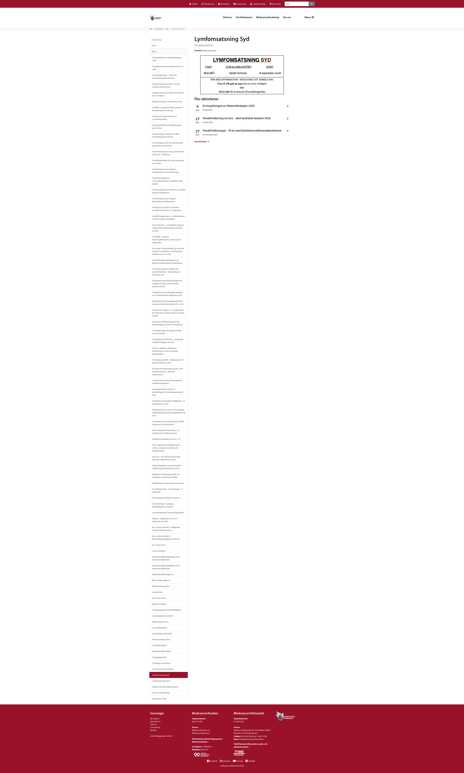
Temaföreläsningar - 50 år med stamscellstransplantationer (164, 76)
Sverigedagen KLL (159, 657)
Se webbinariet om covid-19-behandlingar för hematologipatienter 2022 (167, 392)
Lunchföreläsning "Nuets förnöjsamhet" (168, 512)
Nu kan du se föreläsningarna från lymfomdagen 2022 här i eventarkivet (167, 323)
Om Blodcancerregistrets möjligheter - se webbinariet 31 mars (168, 402)
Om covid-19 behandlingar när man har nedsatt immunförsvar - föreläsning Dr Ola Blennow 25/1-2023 (168, 251)
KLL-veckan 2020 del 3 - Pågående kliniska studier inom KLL (166, 528)
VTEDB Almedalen (159, 645)
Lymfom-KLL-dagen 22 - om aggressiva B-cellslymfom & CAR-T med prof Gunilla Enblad (168, 313)
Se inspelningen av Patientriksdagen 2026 (167, 59)
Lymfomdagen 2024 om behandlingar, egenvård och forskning (167, 144)
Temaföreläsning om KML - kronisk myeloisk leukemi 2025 (166, 85)
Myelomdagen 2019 (160, 622)
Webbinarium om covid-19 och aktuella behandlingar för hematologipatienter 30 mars (168, 412)
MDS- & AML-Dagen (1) (161, 580)
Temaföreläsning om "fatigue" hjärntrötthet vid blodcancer (164, 200)
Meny (307, 17)
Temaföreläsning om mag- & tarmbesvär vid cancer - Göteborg (168, 153)
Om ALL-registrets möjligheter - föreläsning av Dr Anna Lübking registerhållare (165, 351)
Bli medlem (154, 718)
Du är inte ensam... (159, 598)
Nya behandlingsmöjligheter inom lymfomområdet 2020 (166, 558)
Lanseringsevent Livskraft (162, 616)
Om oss (287, 17)
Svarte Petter (157, 592)
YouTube (239, 761)
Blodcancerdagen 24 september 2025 (167, 101)
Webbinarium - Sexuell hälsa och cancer (168, 483)
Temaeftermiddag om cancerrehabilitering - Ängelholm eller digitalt (167, 181)
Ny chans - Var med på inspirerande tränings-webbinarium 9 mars (166, 458)
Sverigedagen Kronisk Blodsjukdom (166, 610)
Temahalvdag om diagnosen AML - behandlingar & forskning (166, 135)
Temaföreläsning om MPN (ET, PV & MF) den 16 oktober (168, 94)
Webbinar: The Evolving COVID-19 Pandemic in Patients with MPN (165, 475)
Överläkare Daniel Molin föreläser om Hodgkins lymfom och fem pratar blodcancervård (167, 283)
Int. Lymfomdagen (159, 627)
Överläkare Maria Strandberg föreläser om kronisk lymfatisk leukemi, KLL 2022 (168, 302)
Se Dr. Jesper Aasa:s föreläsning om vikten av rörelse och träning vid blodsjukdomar (166, 448)
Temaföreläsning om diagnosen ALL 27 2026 (168, 67)
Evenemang (159, 29)
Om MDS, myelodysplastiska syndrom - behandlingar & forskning (167, 109)
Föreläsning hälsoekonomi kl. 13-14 (166, 439)
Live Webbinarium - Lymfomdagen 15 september (167, 490)
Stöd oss (227, 17)
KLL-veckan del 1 (159, 545)
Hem (150, 29)
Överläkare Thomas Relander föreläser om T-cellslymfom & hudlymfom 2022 (167, 293)
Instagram (226, 761)
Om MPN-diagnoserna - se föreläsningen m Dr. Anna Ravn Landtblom (168, 217)
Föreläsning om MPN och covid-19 (166, 498)
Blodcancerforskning (267, 17)
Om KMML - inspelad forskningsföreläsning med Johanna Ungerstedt (166, 239)
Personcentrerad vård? (161, 639)
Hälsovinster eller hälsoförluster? (165, 687)
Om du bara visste (159, 698)
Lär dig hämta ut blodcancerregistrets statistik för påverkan (167, 381)
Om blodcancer (244, 17)
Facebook (214, 761)
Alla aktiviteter (200, 141)
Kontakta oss (155, 721)
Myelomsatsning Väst (160, 586)
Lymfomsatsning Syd (160, 675)
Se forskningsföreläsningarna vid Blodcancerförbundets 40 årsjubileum (167, 261)
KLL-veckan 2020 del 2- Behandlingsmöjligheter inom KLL (166, 537)
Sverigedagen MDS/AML (162, 633)
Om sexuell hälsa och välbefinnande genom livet (166, 126)
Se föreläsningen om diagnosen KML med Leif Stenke (167, 332)
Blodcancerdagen (159, 604)
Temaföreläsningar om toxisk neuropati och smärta (168, 161)
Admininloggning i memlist (161, 736)
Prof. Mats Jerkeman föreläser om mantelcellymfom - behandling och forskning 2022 (166, 272)
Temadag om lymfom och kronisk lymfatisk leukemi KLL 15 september (166, 208)
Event (154, 45)
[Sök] (312, 4)
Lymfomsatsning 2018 (161, 681)
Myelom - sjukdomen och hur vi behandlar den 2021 (165, 520)
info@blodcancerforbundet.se (251, 739)
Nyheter (153, 730)
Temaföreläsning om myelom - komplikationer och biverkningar (165, 170)
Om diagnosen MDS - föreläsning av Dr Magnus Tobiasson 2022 (167, 361)
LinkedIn (251, 761)
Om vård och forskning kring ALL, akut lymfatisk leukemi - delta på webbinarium (167, 371)
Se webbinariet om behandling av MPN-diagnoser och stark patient (168, 423)
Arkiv (167, 29)
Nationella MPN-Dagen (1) (163, 574)
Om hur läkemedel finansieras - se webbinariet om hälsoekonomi (165, 431)
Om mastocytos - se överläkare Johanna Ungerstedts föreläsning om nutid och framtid (168, 228)
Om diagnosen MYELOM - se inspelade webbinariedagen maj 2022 (167, 340)
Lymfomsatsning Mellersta (163, 669)
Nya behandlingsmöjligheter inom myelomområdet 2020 (166, 567)
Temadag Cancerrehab (161, 663)
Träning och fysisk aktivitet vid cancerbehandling (164, 117)
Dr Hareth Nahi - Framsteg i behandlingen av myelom (163, 505)
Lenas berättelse (158, 551)
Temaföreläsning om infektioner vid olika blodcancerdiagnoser (168, 191)
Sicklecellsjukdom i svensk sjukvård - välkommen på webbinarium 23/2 (167, 467)
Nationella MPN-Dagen (161, 651)
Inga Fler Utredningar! (161, 692)
